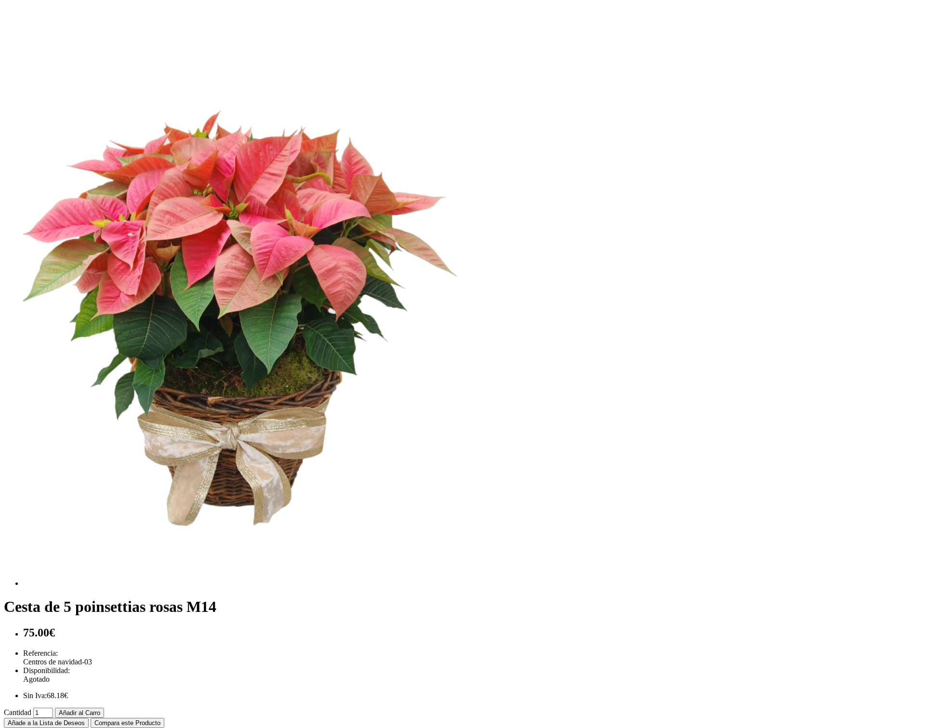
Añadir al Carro (79, 712)
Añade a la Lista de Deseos (46, 723)
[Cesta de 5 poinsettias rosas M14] (240, 583)
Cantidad (17, 712)
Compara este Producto (127, 723)
